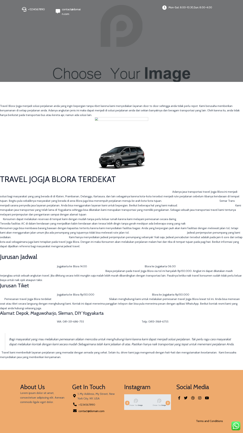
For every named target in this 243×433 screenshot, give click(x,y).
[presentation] (127, 403)
